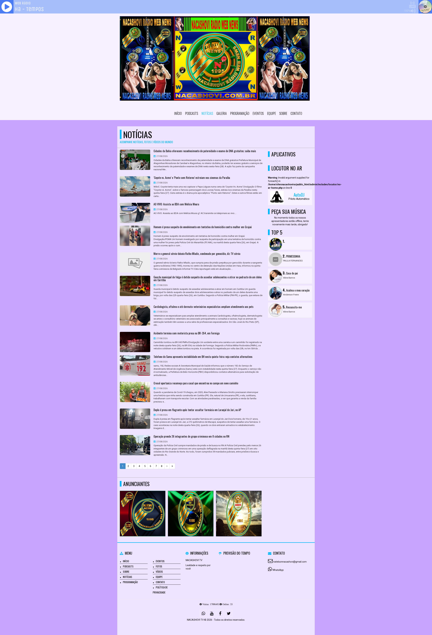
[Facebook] (220, 613)
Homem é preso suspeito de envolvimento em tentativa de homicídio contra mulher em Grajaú (203, 227)
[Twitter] (228, 613)
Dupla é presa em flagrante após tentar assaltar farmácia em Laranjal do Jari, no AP (197, 410)
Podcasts (191, 113)
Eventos (258, 113)
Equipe (271, 113)
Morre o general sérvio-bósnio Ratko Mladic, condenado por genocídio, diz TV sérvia (197, 253)
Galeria (222, 113)
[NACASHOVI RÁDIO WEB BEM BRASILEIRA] (190, 507)
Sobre (283, 113)
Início (178, 113)
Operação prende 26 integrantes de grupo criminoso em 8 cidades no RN (191, 436)
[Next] (167, 466)
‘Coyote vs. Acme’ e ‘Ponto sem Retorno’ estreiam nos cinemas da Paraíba (192, 177)
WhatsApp (278, 570)
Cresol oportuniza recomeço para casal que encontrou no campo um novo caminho (196, 383)
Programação (239, 113)
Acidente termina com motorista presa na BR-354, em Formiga (187, 333)
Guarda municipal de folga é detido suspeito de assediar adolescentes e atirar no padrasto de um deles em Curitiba (208, 279)
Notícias (207, 113)
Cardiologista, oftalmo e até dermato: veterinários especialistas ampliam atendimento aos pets (203, 306)
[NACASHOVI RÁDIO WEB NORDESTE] (238, 507)
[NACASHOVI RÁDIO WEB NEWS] (142, 507)
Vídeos (159, 571)
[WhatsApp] (203, 613)
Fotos (159, 566)
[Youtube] (211, 613)
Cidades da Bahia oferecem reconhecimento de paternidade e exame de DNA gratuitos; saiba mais (205, 151)
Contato (296, 113)
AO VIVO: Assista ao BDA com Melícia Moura (176, 204)
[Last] (172, 466)
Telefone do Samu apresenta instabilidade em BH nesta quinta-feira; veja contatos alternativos (203, 356)
